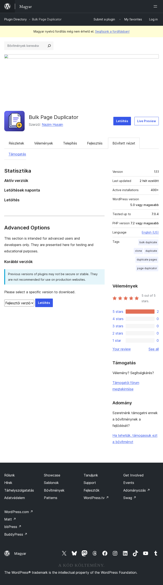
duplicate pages (147, 259)
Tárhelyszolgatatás (19, 490)
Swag (129, 498)
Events (128, 483)
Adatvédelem (14, 498)
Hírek (8, 483)
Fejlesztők (92, 490)
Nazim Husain (52, 124)
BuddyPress (15, 534)
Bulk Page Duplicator (53, 117)
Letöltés (122, 121)
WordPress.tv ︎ (96, 498)
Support (90, 483)
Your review (121, 349)
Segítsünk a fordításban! (112, 31)
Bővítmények (54, 490)
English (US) (150, 232)
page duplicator (147, 268)
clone (138, 250)
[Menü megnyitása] (156, 6)
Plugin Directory (15, 19)
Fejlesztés (95, 143)
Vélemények (43, 143)
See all (154, 349)
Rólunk (9, 475)
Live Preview (146, 121)
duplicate (151, 250)
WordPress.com (18, 512)
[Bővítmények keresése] (49, 45)
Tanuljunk (91, 475)
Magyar (20, 553)
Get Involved (133, 475)
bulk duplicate (148, 242)
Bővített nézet (123, 143)
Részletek (16, 143)
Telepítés (70, 143)
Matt (10, 519)
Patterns (50, 498)
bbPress (12, 527)
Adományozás (136, 490)
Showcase (52, 475)
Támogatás (17, 154)
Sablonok (51, 483)
